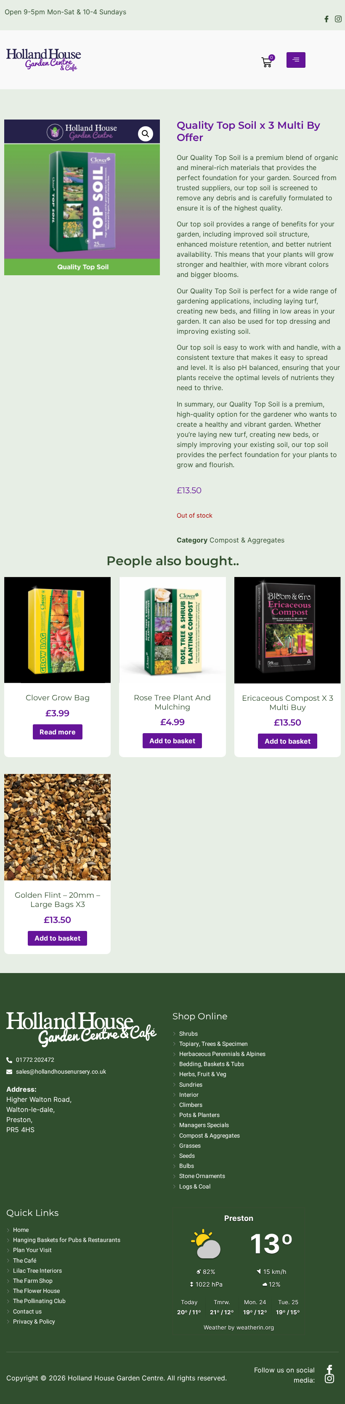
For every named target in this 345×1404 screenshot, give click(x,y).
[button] (145, 133)
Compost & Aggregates (247, 540)
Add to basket (172, 741)
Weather (215, 1327)
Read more (58, 732)
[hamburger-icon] (296, 60)
